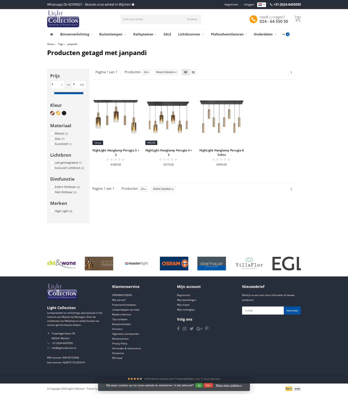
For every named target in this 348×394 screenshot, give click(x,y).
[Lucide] (99, 263)
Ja (199, 385)
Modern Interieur (121, 314)
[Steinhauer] (211, 263)
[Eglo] (286, 263)
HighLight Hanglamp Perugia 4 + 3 (168, 152)
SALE (167, 34)
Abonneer (292, 310)
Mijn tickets (183, 304)
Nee (208, 385)
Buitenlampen (111, 34)
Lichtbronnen (189, 34)
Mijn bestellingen (186, 300)
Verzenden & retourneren (126, 348)
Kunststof (63, 144)
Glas (59, 139)
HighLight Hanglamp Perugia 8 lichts (221, 152)
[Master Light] (136, 263)
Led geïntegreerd (68, 163)
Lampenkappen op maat (125, 309)
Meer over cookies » (229, 385)
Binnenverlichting (74, 34)
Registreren (231, 4)
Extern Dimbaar (67, 187)
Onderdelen (263, 34)
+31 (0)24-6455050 (287, 4)
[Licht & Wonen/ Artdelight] (61, 263)
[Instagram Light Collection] (186, 329)
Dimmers (117, 329)
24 (145, 72)
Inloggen (249, 4)
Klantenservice (120, 338)
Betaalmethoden (121, 324)
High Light (63, 211)
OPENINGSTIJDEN (122, 295)
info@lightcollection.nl (64, 348)
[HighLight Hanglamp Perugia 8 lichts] (221, 116)
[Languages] (261, 4)
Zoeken (192, 19)
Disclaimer (118, 353)
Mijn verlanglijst (186, 309)
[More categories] (284, 34)
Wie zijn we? (119, 300)
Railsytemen (143, 34)
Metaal (61, 133)
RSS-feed (117, 358)
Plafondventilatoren (227, 34)
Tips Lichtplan (119, 319)
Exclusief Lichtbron (69, 168)
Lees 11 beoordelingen (208, 378)
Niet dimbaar (66, 192)
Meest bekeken (165, 72)
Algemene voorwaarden (125, 334)
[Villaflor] (249, 263)
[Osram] (174, 263)
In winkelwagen (114, 172)
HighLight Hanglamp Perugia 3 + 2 (115, 152)
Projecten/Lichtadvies (124, 304)
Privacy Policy (119, 343)
